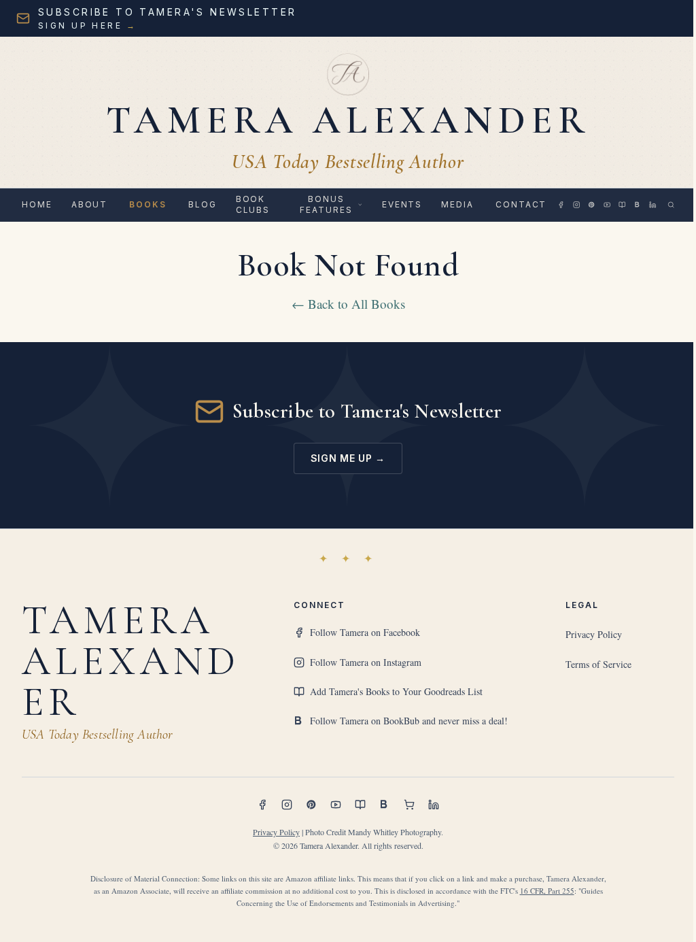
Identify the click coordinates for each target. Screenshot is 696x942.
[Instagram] (576, 204)
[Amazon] (409, 804)
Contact (520, 204)
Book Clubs (253, 204)
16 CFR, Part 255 (547, 891)
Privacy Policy (594, 634)
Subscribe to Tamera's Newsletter (367, 411)
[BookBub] (637, 204)
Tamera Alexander (131, 661)
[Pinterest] (591, 204)
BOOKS (148, 204)
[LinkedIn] (652, 204)
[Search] (670, 204)
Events (402, 204)
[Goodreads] (622, 204)
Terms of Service (598, 664)
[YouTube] (607, 204)
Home (37, 204)
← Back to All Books (348, 303)
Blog (202, 204)
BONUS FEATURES (326, 204)
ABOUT (89, 204)
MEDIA (457, 204)
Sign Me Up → (348, 458)
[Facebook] (560, 204)
